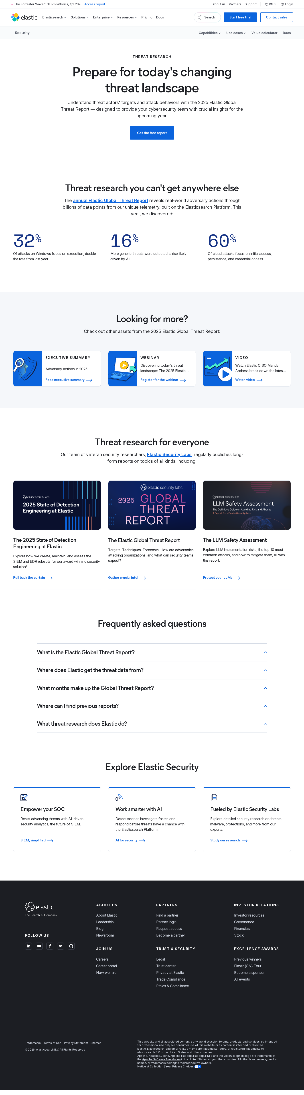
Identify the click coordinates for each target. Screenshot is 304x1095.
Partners (235, 4)
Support (251, 4)
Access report (94, 4)
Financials (242, 928)
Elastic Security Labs (169, 454)
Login (289, 4)
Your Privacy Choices (179, 1066)
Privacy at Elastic (170, 972)
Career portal (106, 966)
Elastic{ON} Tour (247, 966)
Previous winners (248, 959)
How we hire (106, 972)
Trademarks (33, 1043)
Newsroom (105, 935)
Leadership (105, 922)
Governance (244, 922)
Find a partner (167, 915)
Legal (160, 959)
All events (242, 979)
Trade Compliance (170, 979)
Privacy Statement (76, 1043)
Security (22, 32)
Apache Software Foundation (161, 1059)
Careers (102, 959)
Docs (160, 17)
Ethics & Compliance (172, 986)
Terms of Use (52, 1043)
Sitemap (96, 1043)
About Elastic (107, 915)
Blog (99, 928)
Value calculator (264, 33)
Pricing (146, 17)
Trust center (166, 966)
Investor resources (249, 915)
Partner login (166, 922)
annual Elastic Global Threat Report (110, 200)
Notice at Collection (150, 1066)
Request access (169, 928)
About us (219, 4)
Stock (239, 935)
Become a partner (170, 935)
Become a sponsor (249, 972)
